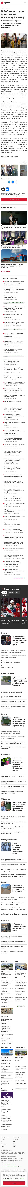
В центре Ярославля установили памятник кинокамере (13, 349)
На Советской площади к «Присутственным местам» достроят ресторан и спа (14, 571)
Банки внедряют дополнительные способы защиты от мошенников (13, 737)
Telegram (15, 1139)
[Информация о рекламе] (24, 303)
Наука (8, 8)
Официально (16, 372)
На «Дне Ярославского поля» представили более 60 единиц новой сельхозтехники (14, 482)
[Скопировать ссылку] (16, 182)
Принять (14, 1183)
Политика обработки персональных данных (11, 1166)
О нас (3, 1139)
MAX (14, 1146)
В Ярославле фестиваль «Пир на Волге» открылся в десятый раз (13, 389)
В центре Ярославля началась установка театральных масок (17, 848)
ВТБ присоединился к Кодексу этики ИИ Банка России (14, 510)
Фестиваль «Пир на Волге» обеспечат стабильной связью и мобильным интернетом (13, 563)
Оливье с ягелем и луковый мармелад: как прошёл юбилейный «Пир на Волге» (14, 289)
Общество (15, 346)
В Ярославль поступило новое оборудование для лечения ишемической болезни (12, 361)
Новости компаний (18, 532)
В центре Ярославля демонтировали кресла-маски (14, 517)
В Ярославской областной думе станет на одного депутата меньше (12, 792)
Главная (3, 8)
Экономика (16, 485)
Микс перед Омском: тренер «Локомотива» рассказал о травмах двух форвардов (14, 490)
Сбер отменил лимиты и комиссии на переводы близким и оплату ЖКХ (20, 974)
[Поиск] (21, 2)
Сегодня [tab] (4, 595)
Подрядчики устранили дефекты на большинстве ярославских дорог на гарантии (14, 913)
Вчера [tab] (17, 592)
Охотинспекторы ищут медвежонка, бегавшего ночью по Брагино (14, 323)
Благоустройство (8, 839)
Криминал (15, 435)
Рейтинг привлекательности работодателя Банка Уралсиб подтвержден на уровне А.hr (6, 1118)
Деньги (4, 714)
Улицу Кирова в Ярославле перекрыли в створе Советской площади (12, 859)
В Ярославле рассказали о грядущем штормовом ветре (14, 395)
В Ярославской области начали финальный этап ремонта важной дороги (13, 898)
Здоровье (15, 364)
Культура (15, 292)
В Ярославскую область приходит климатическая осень (13, 296)
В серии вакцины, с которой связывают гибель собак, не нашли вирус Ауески (14, 416)
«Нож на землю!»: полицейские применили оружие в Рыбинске (13, 438)
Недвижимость (17, 574)
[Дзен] (3, 189)
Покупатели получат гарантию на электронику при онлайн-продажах (11, 732)
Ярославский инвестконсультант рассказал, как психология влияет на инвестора (13, 742)
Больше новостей (18, 578)
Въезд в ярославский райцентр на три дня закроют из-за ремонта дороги (13, 903)
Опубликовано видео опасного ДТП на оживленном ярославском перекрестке (14, 316)
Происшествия (17, 284)
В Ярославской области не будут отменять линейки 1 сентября (13, 408)
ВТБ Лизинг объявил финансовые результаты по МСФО (13, 555)
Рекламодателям (5, 1141)
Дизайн (15, 519)
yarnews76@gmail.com (10, 1164)
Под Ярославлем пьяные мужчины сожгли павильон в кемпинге (12, 787)
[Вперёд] (25, 162)
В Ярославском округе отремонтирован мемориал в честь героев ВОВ (6, 974)
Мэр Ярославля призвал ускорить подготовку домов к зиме (21, 999)
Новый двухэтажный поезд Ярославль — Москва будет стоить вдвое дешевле (14, 424)
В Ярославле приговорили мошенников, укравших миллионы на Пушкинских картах (14, 432)
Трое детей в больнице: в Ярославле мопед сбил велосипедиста (14, 445)
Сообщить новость (14, 199)
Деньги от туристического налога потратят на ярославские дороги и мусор (18, 721)
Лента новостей (10, 278)
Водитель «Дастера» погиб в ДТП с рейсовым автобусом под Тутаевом (14, 282)
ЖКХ (16, 961)
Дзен (14, 1144)
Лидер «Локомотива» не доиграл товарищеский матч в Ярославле (13, 542)
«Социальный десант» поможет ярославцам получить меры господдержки (13, 452)
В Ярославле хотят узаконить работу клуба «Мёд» (14, 504)
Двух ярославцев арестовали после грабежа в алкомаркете (14, 549)
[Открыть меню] (25, 2)
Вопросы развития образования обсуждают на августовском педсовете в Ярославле (13, 468)
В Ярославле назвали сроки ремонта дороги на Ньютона (18, 888)
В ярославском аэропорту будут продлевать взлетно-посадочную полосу (13, 369)
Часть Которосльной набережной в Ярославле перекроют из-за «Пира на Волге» (13, 908)
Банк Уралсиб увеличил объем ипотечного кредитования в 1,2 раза (14, 529)
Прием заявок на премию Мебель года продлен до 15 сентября (13, 523)
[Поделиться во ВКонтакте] (12, 182)
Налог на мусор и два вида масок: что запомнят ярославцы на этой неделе (13, 342)
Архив (3, 1146)
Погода (15, 299)
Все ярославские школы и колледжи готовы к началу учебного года (14, 376)
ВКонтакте (16, 1141)
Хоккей (15, 385)
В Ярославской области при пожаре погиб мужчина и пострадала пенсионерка (14, 335)
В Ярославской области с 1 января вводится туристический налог (21, 1059)
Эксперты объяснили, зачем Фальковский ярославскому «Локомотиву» (10, 622)
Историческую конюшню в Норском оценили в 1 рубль (7, 1075)
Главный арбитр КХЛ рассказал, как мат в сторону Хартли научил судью (14, 382)
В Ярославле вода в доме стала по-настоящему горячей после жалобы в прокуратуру (20, 991)
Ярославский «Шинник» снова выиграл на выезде (12, 402)
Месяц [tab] (4, 592)
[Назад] (21, 162)
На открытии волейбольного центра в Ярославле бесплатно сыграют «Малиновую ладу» (14, 308)
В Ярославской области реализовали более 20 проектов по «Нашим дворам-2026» (13, 875)
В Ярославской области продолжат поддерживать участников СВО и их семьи (7, 991)
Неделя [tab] (11, 592)
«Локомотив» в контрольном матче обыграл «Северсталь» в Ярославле (14, 536)
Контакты (3, 1144)
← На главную (5, 271)
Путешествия (19, 1047)
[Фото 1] (9, 170)
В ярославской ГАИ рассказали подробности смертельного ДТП (13, 497)
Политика (4, 961)
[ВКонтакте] (7, 189)
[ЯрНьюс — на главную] (6, 2)
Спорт (14, 311)
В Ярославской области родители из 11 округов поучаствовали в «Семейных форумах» (14, 460)
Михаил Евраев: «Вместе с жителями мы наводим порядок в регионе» (14, 475)
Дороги (4, 882)
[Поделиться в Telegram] (9, 182)
